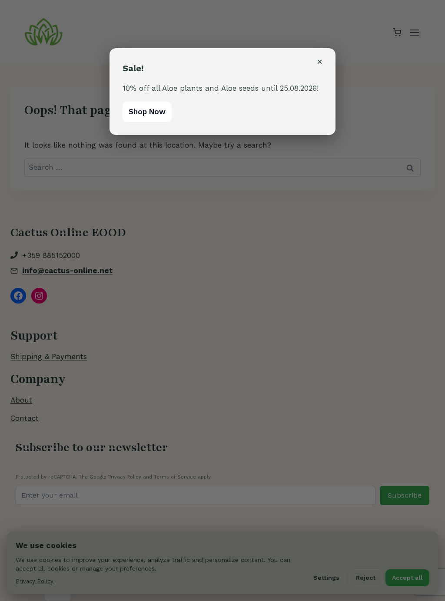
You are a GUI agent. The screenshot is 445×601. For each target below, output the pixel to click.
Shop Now (147, 111)
